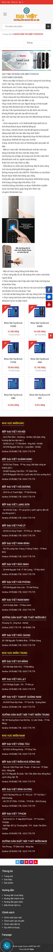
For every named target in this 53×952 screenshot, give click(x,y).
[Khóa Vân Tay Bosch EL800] (40, 312)
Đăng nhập (6, 2)
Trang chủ (8, 876)
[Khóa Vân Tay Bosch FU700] (13, 348)
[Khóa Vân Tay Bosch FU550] (13, 312)
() (22, 2)
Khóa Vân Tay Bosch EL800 (40, 324)
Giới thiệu (8, 879)
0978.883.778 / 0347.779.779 (22, 754)
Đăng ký (14, 2)
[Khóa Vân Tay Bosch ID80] (13, 383)
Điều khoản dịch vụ (12, 905)
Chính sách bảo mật (13, 917)
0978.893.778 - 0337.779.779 (22, 833)
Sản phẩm (8, 883)
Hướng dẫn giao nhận (13, 902)
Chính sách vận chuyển (14, 921)
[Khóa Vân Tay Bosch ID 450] (40, 383)
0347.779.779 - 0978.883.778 (22, 627)
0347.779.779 (29, 451)
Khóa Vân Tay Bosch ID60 (40, 360)
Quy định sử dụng (11, 927)
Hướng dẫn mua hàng (13, 895)
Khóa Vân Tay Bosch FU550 (13, 324)
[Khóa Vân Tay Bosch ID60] (40, 348)
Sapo (32, 949)
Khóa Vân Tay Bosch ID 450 (39, 396)
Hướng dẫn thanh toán (14, 898)
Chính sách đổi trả (12, 924)
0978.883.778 (15, 451)
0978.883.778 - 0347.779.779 (22, 610)
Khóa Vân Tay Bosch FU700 (13, 360)
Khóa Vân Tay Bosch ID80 (13, 396)
